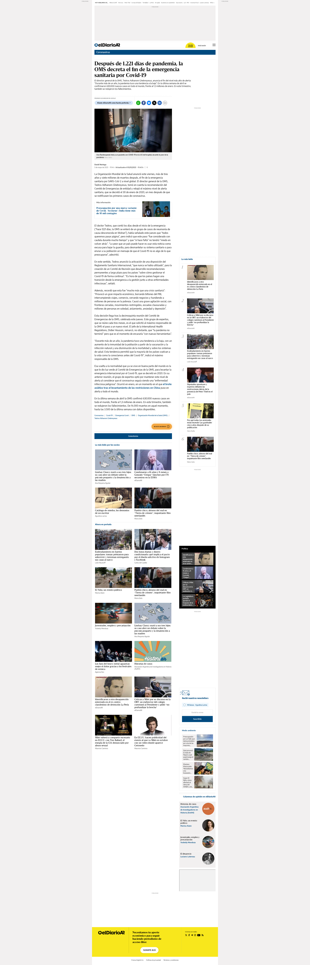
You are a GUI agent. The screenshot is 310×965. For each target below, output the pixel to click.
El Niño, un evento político (108, 589)
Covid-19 (109, 415)
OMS (133, 415)
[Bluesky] (149, 103)
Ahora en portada (103, 524)
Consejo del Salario (136, 2)
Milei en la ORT (113, 2)
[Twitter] (154, 103)
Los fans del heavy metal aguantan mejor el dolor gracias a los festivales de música (113, 666)
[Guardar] (165, 103)
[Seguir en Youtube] (198, 935)
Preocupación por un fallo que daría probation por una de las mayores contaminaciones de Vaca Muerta (189, 741)
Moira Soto (138, 519)
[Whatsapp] (138, 103)
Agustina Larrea (101, 516)
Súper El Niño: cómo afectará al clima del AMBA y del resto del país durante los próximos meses (188, 782)
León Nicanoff (100, 563)
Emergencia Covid (122, 415)
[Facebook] (143, 103)
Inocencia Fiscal (194, 2)
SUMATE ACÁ (149, 950)
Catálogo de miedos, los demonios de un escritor (112, 511)
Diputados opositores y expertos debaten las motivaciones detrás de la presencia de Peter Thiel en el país (200, 389)
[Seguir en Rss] (203, 935)
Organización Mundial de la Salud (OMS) (153, 415)
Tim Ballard (145, 2)
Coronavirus (103, 52)
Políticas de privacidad (153, 960)
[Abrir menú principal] (214, 45)
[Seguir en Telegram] (192, 935)
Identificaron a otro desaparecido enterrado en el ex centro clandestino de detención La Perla (112, 702)
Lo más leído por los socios (107, 445)
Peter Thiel (127, 2)
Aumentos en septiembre (168, 2)
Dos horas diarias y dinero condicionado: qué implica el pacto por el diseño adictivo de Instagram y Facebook (152, 555)
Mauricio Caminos (101, 748)
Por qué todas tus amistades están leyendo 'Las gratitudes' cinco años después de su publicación (199, 424)
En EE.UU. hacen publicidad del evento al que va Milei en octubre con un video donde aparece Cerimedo (151, 741)
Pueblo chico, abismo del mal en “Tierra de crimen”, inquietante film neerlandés (152, 513)
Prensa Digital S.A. (137, 960)
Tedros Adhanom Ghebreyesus (105, 418)
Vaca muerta (179, 2)
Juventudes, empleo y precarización (113, 625)
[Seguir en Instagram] (195, 935)
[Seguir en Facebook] (189, 935)
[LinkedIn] (159, 103)
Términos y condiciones (171, 960)
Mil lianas (212, 2)
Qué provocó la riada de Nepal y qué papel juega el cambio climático (188, 754)
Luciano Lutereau (204, 2)
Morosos (120, 2)
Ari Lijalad (157, 2)
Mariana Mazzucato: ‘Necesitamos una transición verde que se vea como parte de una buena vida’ (188, 768)
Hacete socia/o (190, 45)
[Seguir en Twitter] (186, 935)
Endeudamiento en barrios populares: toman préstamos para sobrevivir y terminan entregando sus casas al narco (112, 555)
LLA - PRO (186, 2)
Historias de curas (143, 663)
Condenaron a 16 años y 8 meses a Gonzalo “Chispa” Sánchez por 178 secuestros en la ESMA (151, 475)
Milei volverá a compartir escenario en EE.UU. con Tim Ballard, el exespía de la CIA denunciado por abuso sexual (112, 741)
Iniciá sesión (202, 45)
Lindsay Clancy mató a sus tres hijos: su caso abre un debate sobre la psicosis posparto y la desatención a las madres (113, 476)
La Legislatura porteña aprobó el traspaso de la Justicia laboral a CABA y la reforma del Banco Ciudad (188, 600)
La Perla (152, 2)
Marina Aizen (100, 593)
